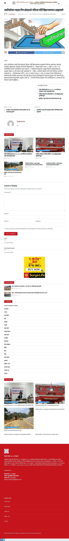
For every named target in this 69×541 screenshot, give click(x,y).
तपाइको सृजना (7, 331)
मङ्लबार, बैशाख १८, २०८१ (17, 288)
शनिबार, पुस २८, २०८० (16, 295)
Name (6, 213)
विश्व (5, 351)
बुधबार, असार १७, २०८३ (30, 167)
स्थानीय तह (6, 370)
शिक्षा (5, 354)
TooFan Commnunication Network (33, 533)
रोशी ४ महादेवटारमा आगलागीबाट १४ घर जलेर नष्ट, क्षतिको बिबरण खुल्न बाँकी (26, 286)
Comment (7, 192)
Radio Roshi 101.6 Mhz (13, 533)
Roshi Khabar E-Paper (36, 14)
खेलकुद (5, 322)
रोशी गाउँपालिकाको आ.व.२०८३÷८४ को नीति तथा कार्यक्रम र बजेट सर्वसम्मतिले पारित (18, 405)
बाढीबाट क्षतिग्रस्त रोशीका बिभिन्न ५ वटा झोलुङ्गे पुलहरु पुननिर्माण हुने (47, 405)
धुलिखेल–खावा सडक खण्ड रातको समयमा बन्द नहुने (50, 98)
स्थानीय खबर (7, 367)
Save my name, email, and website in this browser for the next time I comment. (29, 228)
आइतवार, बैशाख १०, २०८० (23, 14)
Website (38, 221)
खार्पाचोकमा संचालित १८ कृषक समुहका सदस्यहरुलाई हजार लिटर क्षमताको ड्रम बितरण (34, 164)
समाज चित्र (6, 357)
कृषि (5, 318)
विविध (5, 347)
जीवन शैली (6, 328)
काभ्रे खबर (6, 315)
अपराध (5, 312)
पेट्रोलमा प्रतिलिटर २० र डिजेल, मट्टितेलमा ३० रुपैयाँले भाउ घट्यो (46, 434)
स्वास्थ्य (5, 373)
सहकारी (5, 360)
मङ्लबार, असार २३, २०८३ (9, 176)
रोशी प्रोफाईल (53, 14)
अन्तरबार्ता (6, 309)
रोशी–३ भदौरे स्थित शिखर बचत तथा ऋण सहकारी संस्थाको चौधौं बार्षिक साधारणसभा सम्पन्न (29, 292)
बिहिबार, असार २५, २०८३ (41, 158)
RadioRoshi (12, 14)
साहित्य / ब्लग (7, 363)
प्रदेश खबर (6, 334)
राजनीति (43, 14)
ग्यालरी (5, 325)
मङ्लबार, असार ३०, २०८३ (9, 158)
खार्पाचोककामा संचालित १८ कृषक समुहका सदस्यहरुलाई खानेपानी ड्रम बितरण (54, 164)
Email (6, 221)
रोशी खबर (48, 14)
